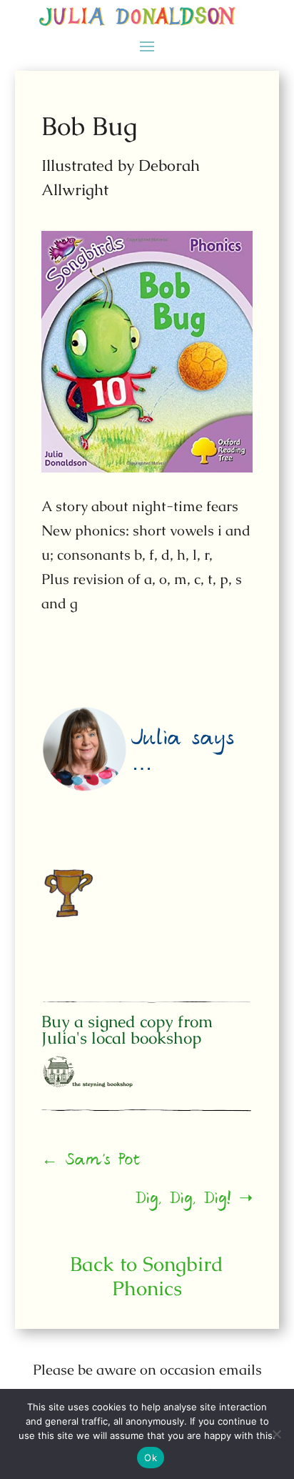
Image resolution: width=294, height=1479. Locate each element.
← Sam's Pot (91, 1162)
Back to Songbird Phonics (146, 1276)
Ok (150, 1457)
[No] (276, 1434)
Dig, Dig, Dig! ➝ (194, 1201)
